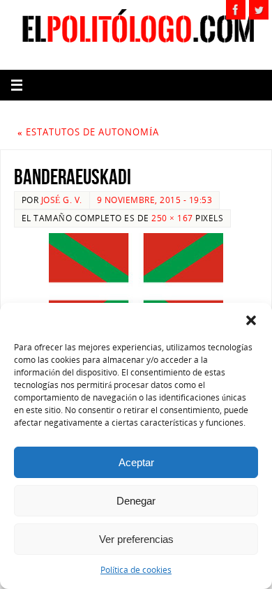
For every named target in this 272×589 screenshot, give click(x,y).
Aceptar (136, 462)
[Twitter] (259, 10)
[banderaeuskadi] (136, 291)
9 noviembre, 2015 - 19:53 (155, 200)
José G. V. (61, 200)
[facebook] (235, 10)
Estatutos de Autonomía (88, 132)
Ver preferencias (136, 539)
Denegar (136, 501)
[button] (251, 320)
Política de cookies (136, 570)
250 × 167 (172, 218)
